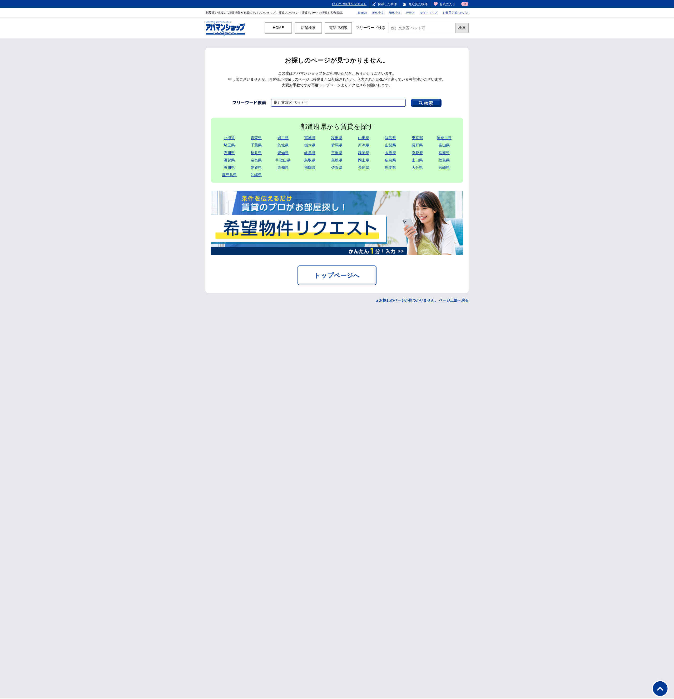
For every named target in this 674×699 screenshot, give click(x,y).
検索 (462, 28)
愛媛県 (256, 167)
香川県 (229, 167)
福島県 (390, 138)
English (362, 12)
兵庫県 (444, 153)
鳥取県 (309, 160)
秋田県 (336, 138)
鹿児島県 (229, 175)
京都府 (417, 153)
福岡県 (309, 167)
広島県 (390, 160)
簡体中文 (378, 12)
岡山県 (363, 160)
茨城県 (283, 145)
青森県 (256, 138)
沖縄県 (256, 175)
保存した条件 (387, 4)
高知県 (283, 167)
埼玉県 (229, 145)
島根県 (336, 160)
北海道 (229, 138)
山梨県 (390, 145)
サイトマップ (428, 12)
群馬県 (336, 145)
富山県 (444, 145)
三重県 (336, 153)
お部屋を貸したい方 (456, 12)
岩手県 (283, 138)
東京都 (417, 138)
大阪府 (390, 153)
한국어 (410, 12)
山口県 (417, 160)
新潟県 (363, 145)
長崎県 (363, 167)
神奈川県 (444, 138)
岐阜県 (309, 153)
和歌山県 (283, 160)
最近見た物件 (418, 4)
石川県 (229, 153)
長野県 (417, 145)
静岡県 (363, 153)
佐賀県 (336, 167)
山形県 (363, 138)
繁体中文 (395, 12)
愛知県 (283, 153)
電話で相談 (338, 28)
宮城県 (309, 138)
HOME (278, 28)
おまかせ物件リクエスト (349, 4)
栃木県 (309, 145)
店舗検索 (308, 28)
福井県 (256, 153)
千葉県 (256, 145)
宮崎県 (444, 167)
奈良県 (256, 160)
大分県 (417, 167)
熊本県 (390, 167)
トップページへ (337, 275)
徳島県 (444, 160)
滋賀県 (229, 160)
